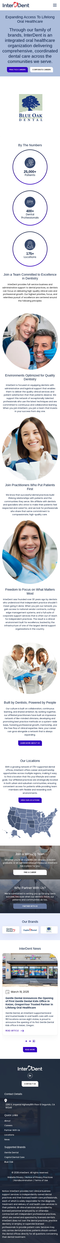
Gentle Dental (11, 1152)
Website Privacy (15, 1177)
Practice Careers (17, 69)
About (7, 1120)
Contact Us (30, 1084)
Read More (30, 1049)
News (7, 1139)
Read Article (12, 1030)
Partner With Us (30, 906)
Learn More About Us (30, 743)
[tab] (26, 131)
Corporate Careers (41, 69)
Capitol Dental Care (14, 1157)
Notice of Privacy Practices (39, 1177)
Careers (8, 1125)
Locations (9, 1134)
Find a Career (30, 872)
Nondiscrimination (23, 1180)
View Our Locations (30, 800)
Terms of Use (41, 1180)
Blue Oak (8, 1161)
